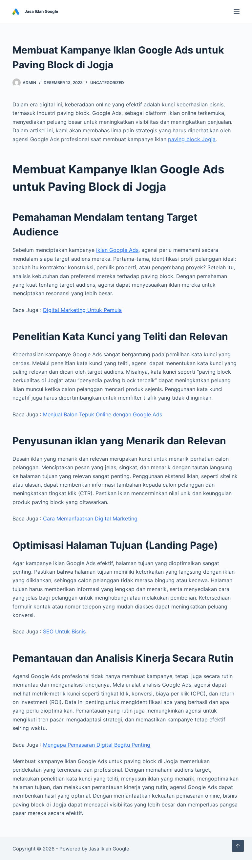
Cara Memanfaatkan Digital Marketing (90, 518)
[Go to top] (238, 846)
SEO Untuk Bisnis (64, 631)
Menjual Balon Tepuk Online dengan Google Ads (102, 414)
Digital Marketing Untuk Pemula (82, 310)
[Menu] (237, 11)
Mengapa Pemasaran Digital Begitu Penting (96, 744)
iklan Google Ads (117, 250)
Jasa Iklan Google (41, 11)
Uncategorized (107, 82)
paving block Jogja (192, 139)
